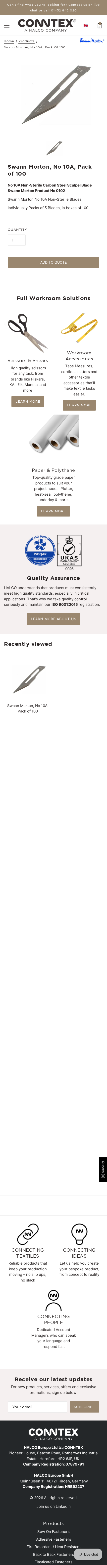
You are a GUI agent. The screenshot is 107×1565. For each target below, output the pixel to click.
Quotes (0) (103, 1170)
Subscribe (84, 1407)
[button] (86, 25)
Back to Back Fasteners (53, 1554)
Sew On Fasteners (53, 1531)
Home (9, 41)
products (26, 41)
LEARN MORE (27, 401)
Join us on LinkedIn (54, 1506)
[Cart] (100, 25)
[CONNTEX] (47, 25)
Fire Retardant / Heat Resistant (54, 1546)
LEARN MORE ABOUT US (53, 619)
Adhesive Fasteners (53, 1539)
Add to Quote (53, 262)
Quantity (17, 230)
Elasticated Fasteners (53, 1562)
